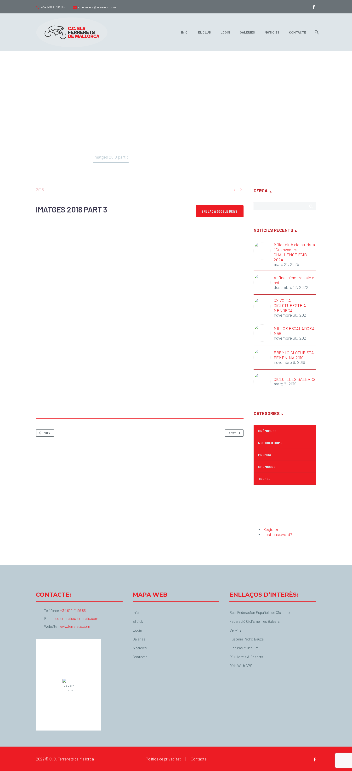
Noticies (272, 32)
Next (232, 433)
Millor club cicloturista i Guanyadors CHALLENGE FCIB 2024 (294, 252)
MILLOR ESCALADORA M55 (294, 331)
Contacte (297, 32)
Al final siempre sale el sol (294, 280)
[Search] (316, 32)
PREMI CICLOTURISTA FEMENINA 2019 (294, 355)
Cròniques (267, 431)
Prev (47, 433)
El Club (204, 32)
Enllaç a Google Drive (220, 211)
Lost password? (277, 534)
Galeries (247, 32)
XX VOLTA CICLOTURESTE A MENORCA (290, 305)
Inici (184, 32)
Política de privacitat (163, 759)
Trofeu (264, 479)
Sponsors (267, 467)
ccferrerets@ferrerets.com (97, 7)
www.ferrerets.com (74, 626)
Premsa (264, 455)
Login (225, 32)
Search (311, 206)
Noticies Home (270, 443)
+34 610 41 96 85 (53, 7)
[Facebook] (313, 7)
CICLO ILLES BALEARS (294, 379)
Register (270, 529)
